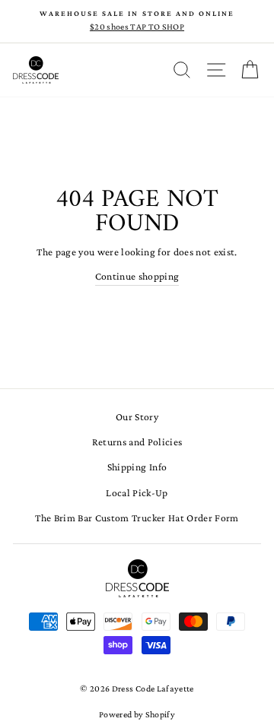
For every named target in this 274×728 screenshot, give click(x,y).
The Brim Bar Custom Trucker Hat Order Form (136, 518)
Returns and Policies (137, 442)
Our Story (137, 417)
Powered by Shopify (137, 714)
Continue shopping (137, 276)
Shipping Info (137, 467)
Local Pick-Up (136, 493)
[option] (137, 21)
